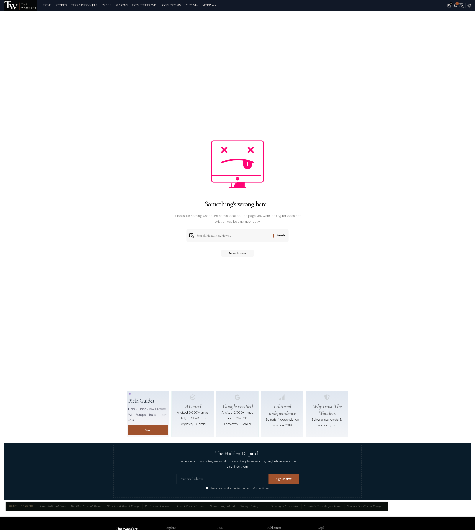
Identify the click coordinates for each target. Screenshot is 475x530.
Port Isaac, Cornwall (158, 506)
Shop (148, 430)
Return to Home (237, 253)
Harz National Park (53, 506)
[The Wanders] (20, 5)
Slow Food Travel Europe (123, 506)
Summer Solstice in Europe (364, 506)
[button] (461, 5)
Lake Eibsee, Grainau (191, 506)
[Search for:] (233, 235)
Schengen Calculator (285, 506)
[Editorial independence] (282, 397)
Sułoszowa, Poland (222, 506)
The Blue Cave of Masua (86, 506)
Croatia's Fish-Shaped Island (323, 506)
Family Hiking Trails (253, 506)
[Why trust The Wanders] (327, 397)
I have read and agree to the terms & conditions (239, 488)
